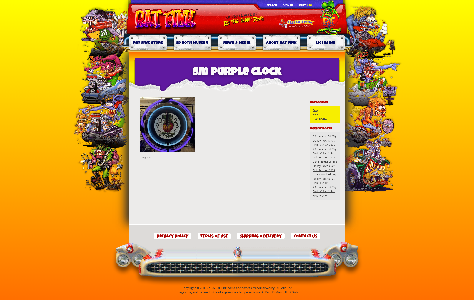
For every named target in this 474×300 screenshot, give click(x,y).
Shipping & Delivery (261, 236)
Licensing (326, 42)
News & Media (237, 42)
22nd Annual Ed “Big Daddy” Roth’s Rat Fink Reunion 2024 (325, 166)
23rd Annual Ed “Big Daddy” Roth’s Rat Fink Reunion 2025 (324, 153)
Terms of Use (214, 236)
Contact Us (305, 236)
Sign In (288, 5)
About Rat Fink (281, 42)
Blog (315, 110)
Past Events (320, 118)
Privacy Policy (172, 236)
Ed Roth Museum (192, 42)
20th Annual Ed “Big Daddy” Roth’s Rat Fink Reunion (324, 191)
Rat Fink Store (148, 42)
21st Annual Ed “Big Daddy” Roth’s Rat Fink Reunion (324, 179)
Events (317, 114)
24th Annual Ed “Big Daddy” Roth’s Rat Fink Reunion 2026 (324, 141)
